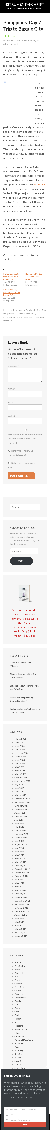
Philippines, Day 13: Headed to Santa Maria (33, 277)
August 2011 (20, 914)
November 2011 (22, 904)
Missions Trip (39, 310)
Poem (17, 1046)
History (18, 1018)
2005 (32, 313)
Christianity (20, 987)
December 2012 (22, 869)
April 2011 (19, 925)
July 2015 (19, 819)
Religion (18, 1054)
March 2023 (20, 763)
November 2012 (22, 872)
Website (12, 416)
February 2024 (21, 753)
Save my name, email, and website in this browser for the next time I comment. (25, 438)
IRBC (17, 1022)
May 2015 (19, 826)
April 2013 (19, 858)
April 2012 (19, 886)
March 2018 (20, 795)
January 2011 (20, 936)
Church (17, 990)
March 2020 (20, 774)
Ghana (17, 1011)
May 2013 (19, 855)
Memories (28, 317)
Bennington (19, 966)
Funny (17, 1008)
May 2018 (19, 791)
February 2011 (21, 932)
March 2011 (20, 928)
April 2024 (19, 746)
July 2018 (19, 784)
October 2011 (21, 907)
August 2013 (20, 844)
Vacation (7, 320)
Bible (17, 969)
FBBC (17, 1004)
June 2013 (19, 851)
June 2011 (19, 918)
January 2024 (20, 756)
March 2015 (20, 830)
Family (29, 310)
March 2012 (20, 890)
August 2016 (20, 812)
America (18, 962)
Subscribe (21, 561)
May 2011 (19, 921)
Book (17, 976)
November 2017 (22, 802)
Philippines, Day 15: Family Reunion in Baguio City (11, 277)
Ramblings (19, 1050)
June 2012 (19, 879)
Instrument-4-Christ (23, 4)
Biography (19, 973)
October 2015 (21, 816)
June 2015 (19, 823)
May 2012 (19, 883)
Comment (13, 366)
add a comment (10, 44)
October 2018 (21, 777)
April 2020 (19, 770)
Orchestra (19, 1036)
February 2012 (21, 893)
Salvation (18, 1061)
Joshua (9, 40)
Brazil (17, 980)
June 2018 (19, 788)
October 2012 (21, 876)
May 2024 (19, 742)
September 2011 (22, 911)
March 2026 (20, 738)
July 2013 (19, 848)
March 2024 (20, 749)
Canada (18, 983)
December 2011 (22, 900)
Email (11, 402)
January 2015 (20, 837)
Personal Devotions (23, 1039)
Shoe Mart (40, 184)
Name (11, 388)
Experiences (19, 310)
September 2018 (22, 781)
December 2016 (22, 809)
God (16, 1015)
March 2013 (20, 862)
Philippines (8, 313)
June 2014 (19, 841)
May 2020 (19, 767)
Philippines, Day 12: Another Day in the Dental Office (11, 292)
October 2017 (21, 805)
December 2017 (22, 798)
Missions (18, 1025)
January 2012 (20, 897)
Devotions (19, 994)
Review (17, 1057)
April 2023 (19, 760)
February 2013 (21, 865)
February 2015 (21, 833)
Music (17, 1032)
